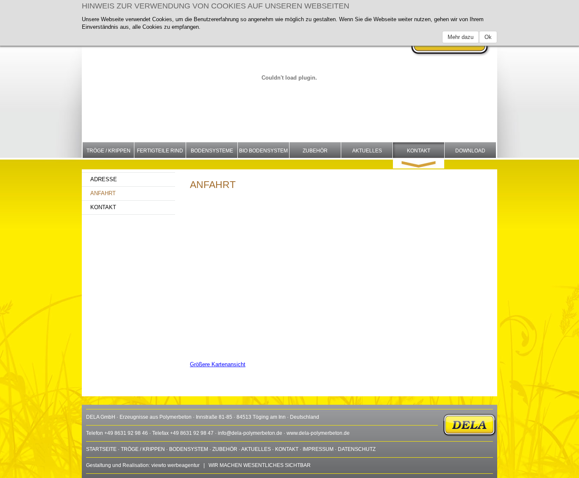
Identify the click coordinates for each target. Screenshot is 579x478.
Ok (488, 37)
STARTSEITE (101, 449)
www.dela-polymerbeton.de (318, 433)
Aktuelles (367, 150)
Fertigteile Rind (160, 150)
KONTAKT (286, 449)
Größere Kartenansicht (217, 364)
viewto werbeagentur (175, 465)
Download (470, 150)
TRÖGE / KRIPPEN (143, 449)
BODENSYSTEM (188, 449)
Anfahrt (103, 193)
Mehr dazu (460, 37)
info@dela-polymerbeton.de (250, 433)
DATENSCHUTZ (357, 449)
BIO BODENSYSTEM (263, 150)
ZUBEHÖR (224, 449)
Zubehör (315, 150)
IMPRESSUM (318, 449)
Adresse (103, 179)
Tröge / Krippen (108, 150)
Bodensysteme (212, 150)
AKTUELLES (256, 449)
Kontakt (418, 150)
